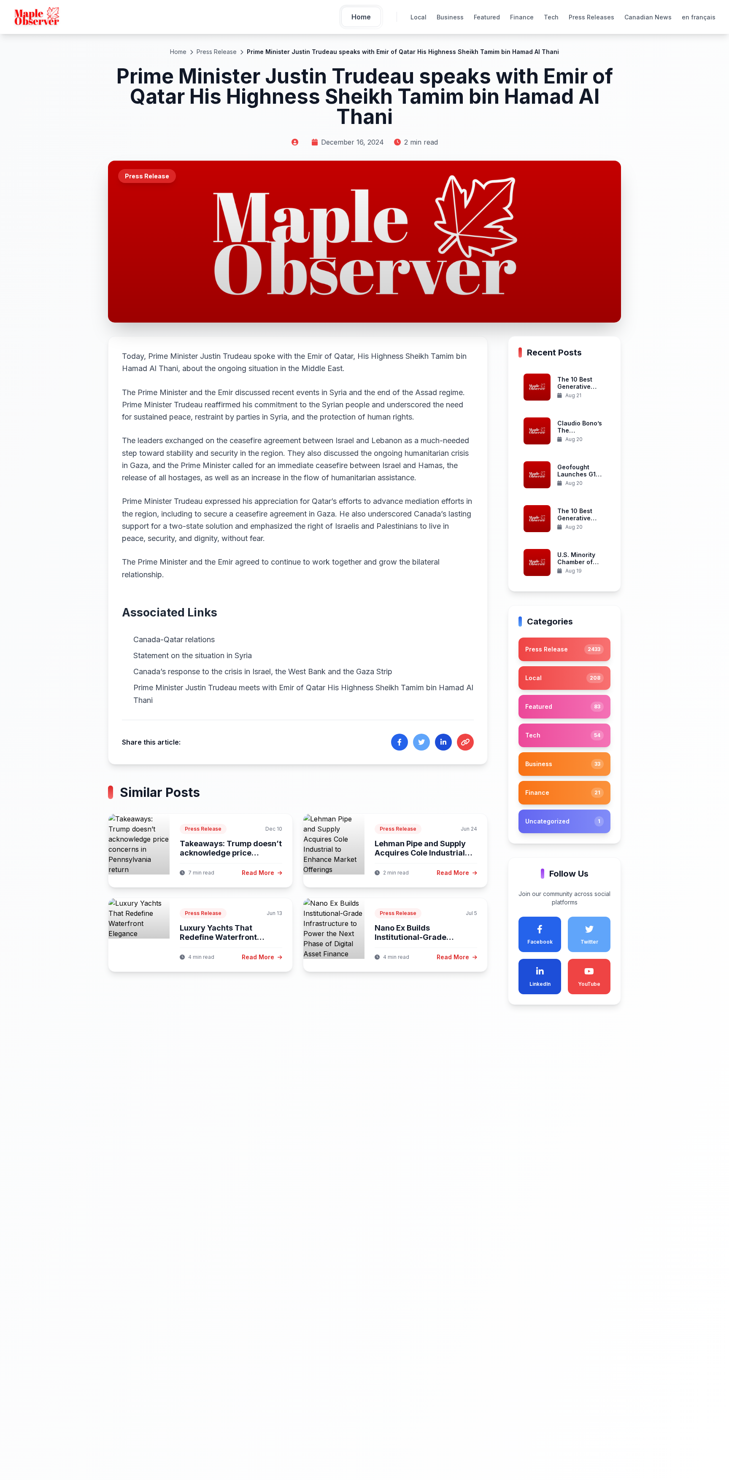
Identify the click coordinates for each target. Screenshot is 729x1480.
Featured (487, 17)
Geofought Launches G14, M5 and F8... (579, 474)
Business (450, 17)
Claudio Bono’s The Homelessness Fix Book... (579, 434)
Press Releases (591, 17)
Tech (551, 17)
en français (699, 17)
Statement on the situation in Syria (192, 655)
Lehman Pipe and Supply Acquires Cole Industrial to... (420, 853)
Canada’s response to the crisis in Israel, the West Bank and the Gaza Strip (262, 671)
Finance (522, 17)
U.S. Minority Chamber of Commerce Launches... (576, 566)
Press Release (217, 51)
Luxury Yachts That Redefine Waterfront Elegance (218, 937)
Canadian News (648, 17)
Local (418, 17)
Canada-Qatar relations (174, 639)
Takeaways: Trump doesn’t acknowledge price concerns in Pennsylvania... (231, 853)
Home (178, 51)
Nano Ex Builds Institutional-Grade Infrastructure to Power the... (418, 942)
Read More (259, 872)
